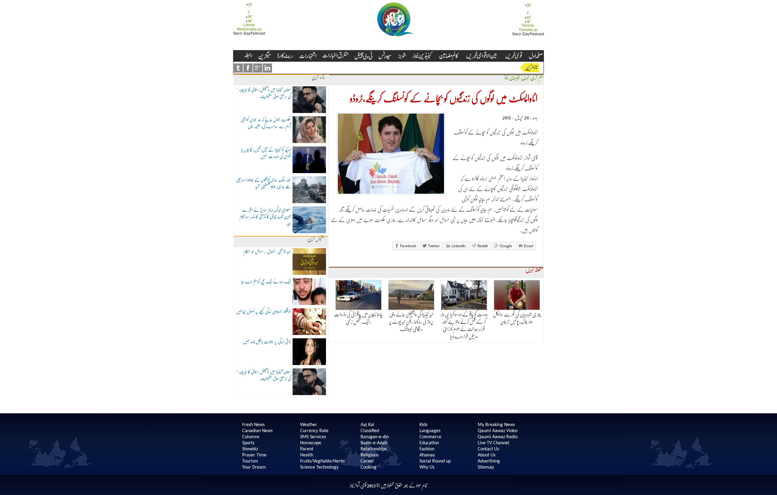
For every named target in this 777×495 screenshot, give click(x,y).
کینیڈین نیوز (512, 77)
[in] (267, 68)
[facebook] (248, 68)
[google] (257, 68)
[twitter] (238, 68)
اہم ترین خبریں (532, 77)
